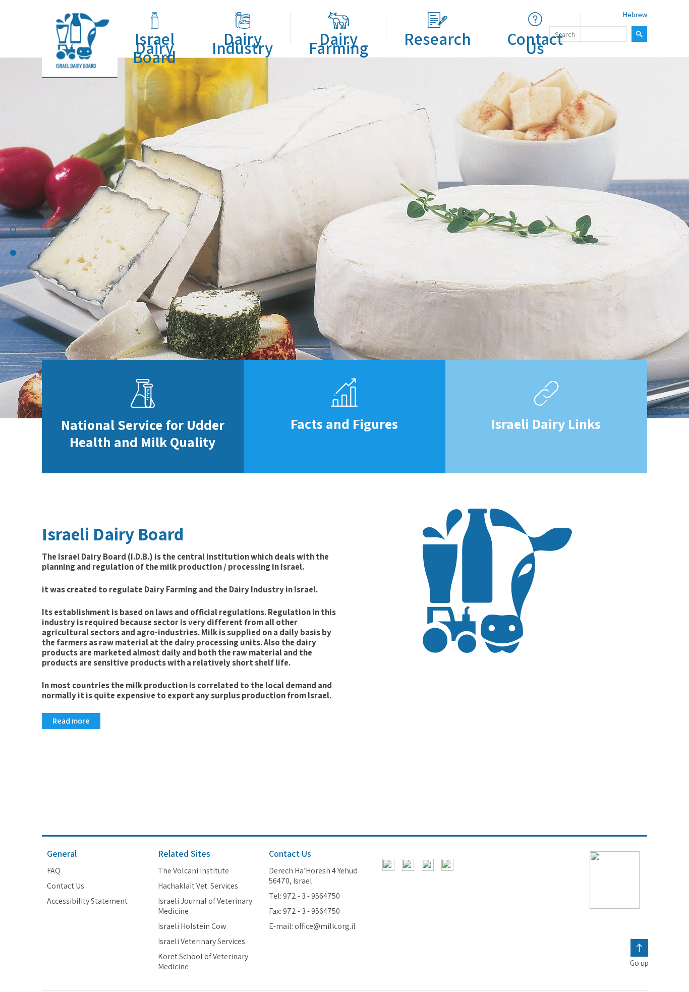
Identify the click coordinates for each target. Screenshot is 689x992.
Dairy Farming (338, 43)
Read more (71, 720)
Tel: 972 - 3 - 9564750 (304, 896)
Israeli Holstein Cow (192, 926)
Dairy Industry (242, 43)
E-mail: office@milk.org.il (312, 926)
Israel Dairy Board (154, 48)
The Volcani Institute (193, 871)
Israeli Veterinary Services (201, 941)
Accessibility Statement (87, 901)
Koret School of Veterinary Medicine (203, 962)
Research (437, 39)
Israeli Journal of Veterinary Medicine (205, 906)
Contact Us (535, 43)
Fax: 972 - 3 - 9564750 (304, 911)
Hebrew (634, 14)
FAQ (54, 871)
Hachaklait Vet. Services (198, 886)
